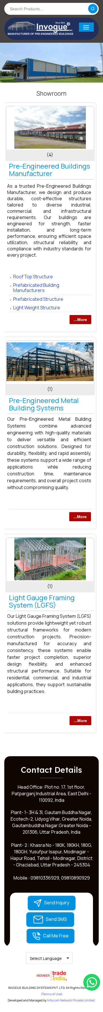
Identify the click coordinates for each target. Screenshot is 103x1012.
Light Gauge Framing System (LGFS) (42, 601)
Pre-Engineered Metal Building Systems (44, 404)
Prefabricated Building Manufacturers (36, 287)
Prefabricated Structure (38, 299)
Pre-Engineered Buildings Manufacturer (49, 169)
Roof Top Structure (33, 276)
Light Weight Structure (36, 307)
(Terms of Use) (51, 994)
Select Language (46, 958)
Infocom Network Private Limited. (71, 1000)
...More (80, 319)
